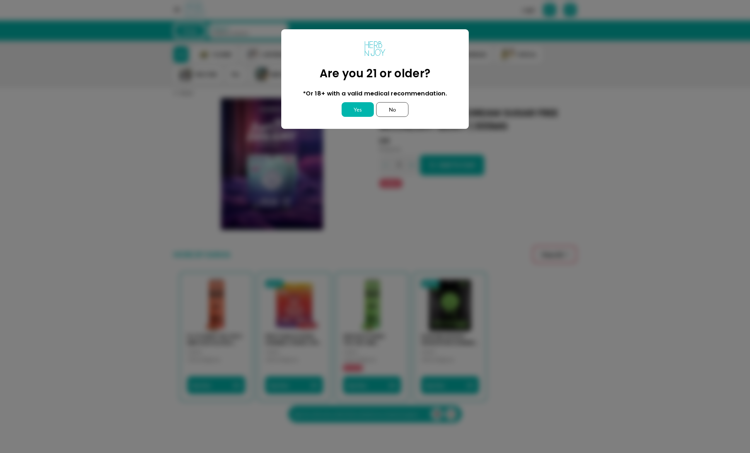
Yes (358, 109)
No (392, 109)
